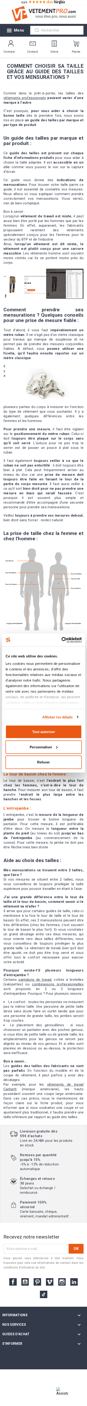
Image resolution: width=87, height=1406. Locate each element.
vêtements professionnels (24, 98)
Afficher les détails (57, 717)
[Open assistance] (62, 1393)
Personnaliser (41, 747)
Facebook (13, 1281)
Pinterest (37, 1281)
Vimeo (49, 1281)
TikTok (43, 1294)
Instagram (61, 1281)
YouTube (25, 1281)
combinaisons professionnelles (58, 984)
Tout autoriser (43, 732)
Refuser (43, 762)
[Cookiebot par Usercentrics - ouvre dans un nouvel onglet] (62, 640)
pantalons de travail (35, 980)
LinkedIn (74, 1281)
